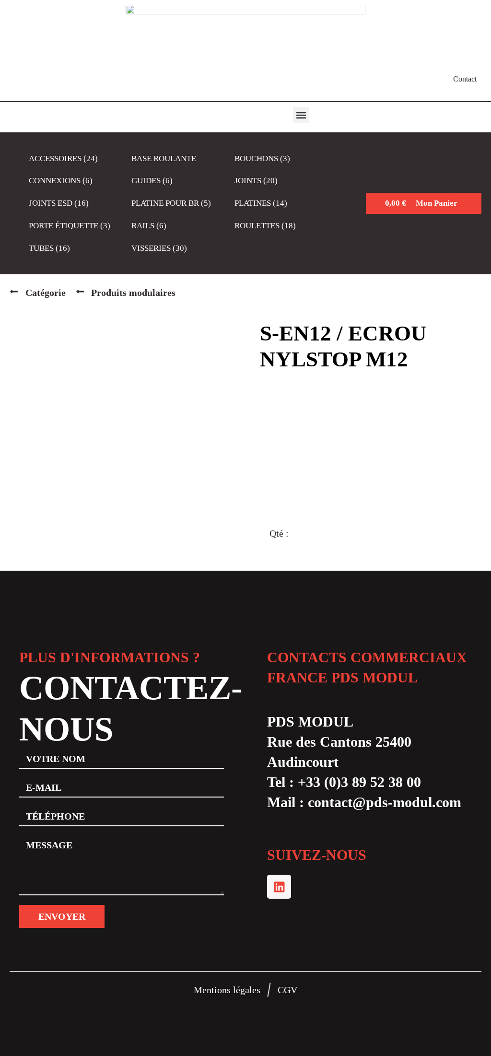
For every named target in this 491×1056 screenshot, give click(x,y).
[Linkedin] (279, 887)
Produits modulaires (133, 292)
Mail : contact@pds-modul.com (364, 802)
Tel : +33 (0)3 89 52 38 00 (344, 782)
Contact (465, 79)
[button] (301, 115)
